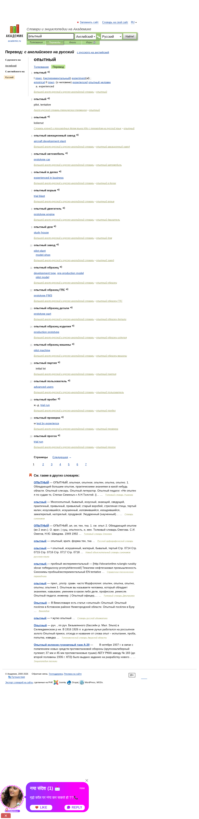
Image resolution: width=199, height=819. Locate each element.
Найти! (130, 36)
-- (64, 92)
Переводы (54, 42)
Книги (72, 42)
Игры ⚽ (91, 42)
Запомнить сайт (89, 22)
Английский (11, 66)
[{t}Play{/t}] (48, 72)
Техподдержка (56, 674)
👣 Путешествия (16, 677)
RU (132, 22)
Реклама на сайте (73, 674)
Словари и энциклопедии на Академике (59, 29)
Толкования (36, 42)
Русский (9, 77)
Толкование (41, 66)
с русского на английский (93, 52)
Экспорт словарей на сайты (19, 682)
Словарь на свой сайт (115, 22)
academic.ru (14, 41)
